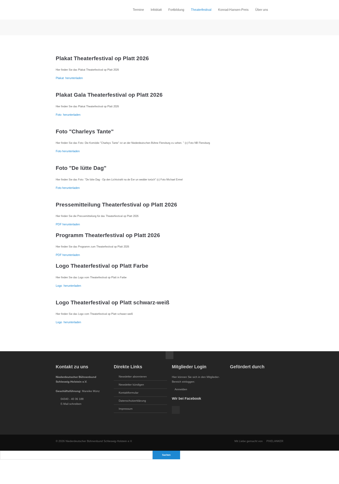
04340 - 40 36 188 (72, 398)
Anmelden (180, 389)
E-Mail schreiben (71, 403)
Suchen (166, 455)
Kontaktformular (129, 392)
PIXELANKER (274, 441)
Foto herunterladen (68, 114)
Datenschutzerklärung (132, 400)
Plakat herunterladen (69, 78)
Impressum (126, 408)
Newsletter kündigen (131, 384)
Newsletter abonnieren (133, 376)
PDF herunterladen (68, 224)
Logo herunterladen (68, 285)
